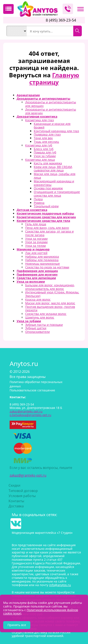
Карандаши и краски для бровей (52, 125)
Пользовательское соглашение (32, 390)
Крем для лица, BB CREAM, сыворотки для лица (53, 169)
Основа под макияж (48, 188)
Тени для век (43, 138)
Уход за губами (45, 156)
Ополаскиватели (37, 332)
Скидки (14, 485)
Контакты (16, 501)
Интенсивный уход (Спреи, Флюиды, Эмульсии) (52, 294)
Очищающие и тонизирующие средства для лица (57, 194)
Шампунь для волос (39, 317)
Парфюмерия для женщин (37, 271)
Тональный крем (46, 206)
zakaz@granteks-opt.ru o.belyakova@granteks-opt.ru (30, 413)
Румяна (39, 203)
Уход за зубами (29, 321)
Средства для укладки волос (45, 314)
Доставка (16, 506)
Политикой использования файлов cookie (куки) (40, 612)
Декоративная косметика (37, 116)
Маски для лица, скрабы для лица (54, 176)
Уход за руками (36, 242)
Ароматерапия (28, 95)
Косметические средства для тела (43, 221)
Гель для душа (35, 224)
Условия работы (22, 495)
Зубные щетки (35, 328)
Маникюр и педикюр (33, 249)
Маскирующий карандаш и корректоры (54, 183)
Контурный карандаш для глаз (56, 131)
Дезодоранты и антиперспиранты (43, 99)
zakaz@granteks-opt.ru (28, 475)
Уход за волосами (31, 282)
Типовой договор (23, 490)
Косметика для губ (38, 145)
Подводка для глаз (47, 134)
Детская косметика (32, 210)
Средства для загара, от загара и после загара (49, 233)
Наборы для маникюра (42, 257)
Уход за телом (35, 246)
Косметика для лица (40, 160)
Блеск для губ (43, 149)
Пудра (38, 199)
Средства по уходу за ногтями (47, 267)
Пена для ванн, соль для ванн (47, 228)
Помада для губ (45, 152)
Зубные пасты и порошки (44, 325)
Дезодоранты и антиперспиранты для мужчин (50, 111)
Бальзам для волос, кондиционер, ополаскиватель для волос (50, 287)
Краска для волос (38, 299)
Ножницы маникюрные (42, 264)
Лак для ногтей (36, 253)
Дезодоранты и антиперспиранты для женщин (50, 104)
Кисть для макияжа (48, 163)
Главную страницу (54, 78)
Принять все (16, 625)
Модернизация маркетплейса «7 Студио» (42, 533)
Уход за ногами (36, 239)
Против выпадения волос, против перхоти (50, 308)
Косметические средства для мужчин (46, 217)
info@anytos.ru (60, 585)
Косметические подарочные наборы (45, 213)
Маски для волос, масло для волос (50, 303)
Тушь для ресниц (46, 142)
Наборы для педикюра (42, 260)
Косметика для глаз (39, 120)
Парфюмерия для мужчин (37, 274)
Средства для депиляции (36, 278)
